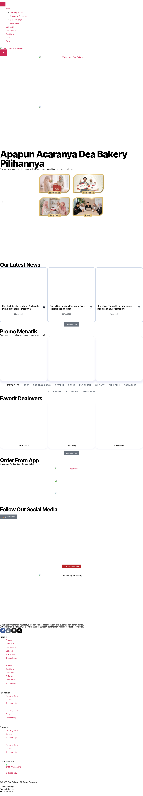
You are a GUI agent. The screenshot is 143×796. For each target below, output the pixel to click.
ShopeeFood (11, 658)
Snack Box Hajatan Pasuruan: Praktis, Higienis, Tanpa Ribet (69, 307)
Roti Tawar (89, 391)
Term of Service (7, 789)
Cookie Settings (7, 787)
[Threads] (19, 630)
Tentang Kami (16, 12)
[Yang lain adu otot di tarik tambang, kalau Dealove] (53, 553)
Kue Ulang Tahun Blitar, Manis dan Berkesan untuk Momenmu (114, 307)
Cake (26, 385)
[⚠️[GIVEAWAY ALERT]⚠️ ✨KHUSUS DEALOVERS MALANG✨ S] (17, 553)
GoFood (9, 651)
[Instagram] (14, 630)
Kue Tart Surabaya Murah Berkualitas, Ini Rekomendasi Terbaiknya (21, 307)
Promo (9, 640)
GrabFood (10, 654)
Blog (8, 41)
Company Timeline (18, 16)
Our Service (11, 30)
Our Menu (10, 27)
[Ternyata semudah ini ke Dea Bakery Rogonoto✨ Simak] (89, 532)
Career (9, 37)
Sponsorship (11, 703)
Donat (71, 385)
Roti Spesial (72, 391)
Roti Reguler (55, 391)
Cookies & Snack (42, 385)
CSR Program (16, 20)
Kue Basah (85, 385)
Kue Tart (100, 385)
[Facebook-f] (3, 630)
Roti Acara (130, 385)
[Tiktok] (8, 630)
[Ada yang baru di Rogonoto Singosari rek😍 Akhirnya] (53, 532)
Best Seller (13, 385)
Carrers (9, 699)
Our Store (10, 34)
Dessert (59, 385)
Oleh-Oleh (114, 385)
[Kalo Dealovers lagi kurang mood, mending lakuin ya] (89, 553)
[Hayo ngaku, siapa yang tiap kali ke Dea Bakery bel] (17, 532)
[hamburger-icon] (2, 4)
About (8, 8)
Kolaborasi (14, 23)
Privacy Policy (6, 791)
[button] (2, 201)
